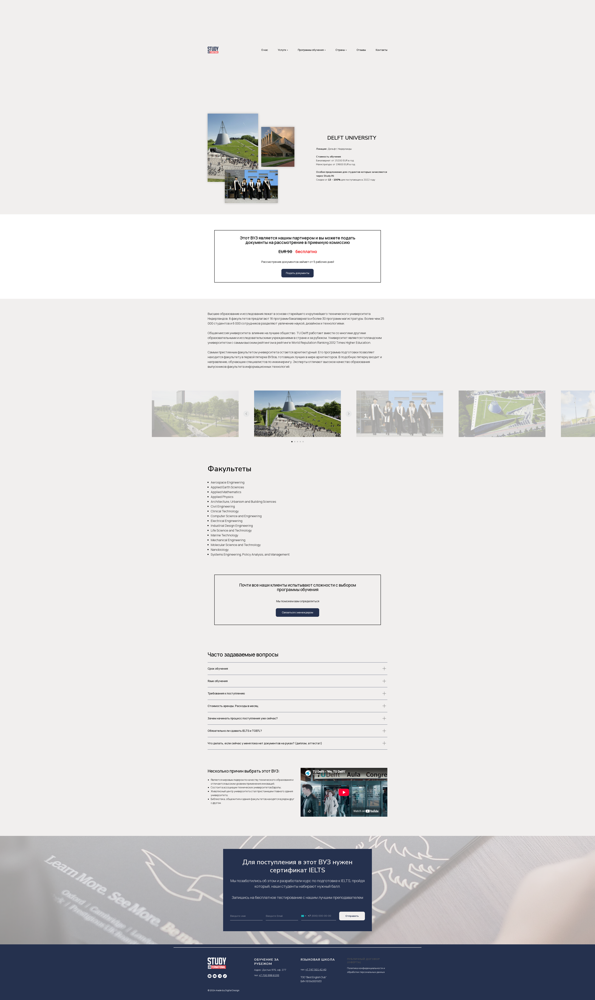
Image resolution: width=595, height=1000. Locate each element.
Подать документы (297, 273)
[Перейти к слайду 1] (292, 441)
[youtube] (215, 976)
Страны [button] (340, 50)
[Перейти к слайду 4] (300, 441)
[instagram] (210, 976)
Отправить (352, 916)
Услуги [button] (282, 50)
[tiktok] (225, 976)
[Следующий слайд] (349, 414)
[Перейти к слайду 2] (294, 441)
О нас (264, 50)
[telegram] (220, 976)
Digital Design (232, 990)
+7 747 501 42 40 (315, 969)
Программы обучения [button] (311, 50)
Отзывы (361, 50)
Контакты (381, 50)
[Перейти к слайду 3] (297, 441)
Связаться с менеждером (297, 612)
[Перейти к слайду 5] (303, 441)
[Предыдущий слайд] (246, 414)
